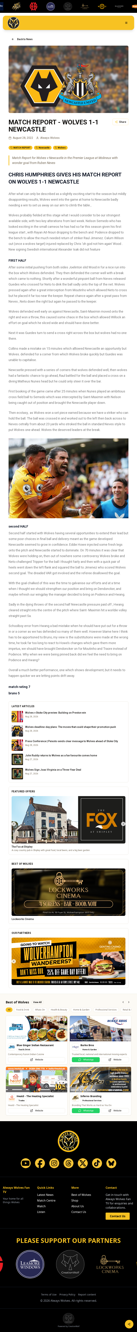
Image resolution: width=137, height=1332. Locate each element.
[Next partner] (123, 961)
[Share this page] (129, 1324)
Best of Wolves (81, 1195)
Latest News (45, 1195)
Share (122, 121)
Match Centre (46, 1200)
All (9, 1009)
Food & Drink (22, 1009)
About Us (77, 1206)
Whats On (40, 1009)
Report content (87, 1294)
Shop (74, 1200)
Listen (41, 1212)
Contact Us (78, 1212)
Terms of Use (49, 1294)
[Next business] (123, 824)
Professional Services (106, 1009)
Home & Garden (81, 1009)
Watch (41, 1206)
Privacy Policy (67, 1294)
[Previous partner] (14, 961)
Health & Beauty (59, 1009)
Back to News (25, 39)
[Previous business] (14, 824)
